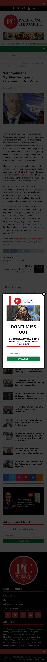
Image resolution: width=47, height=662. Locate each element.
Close (44, 294)
